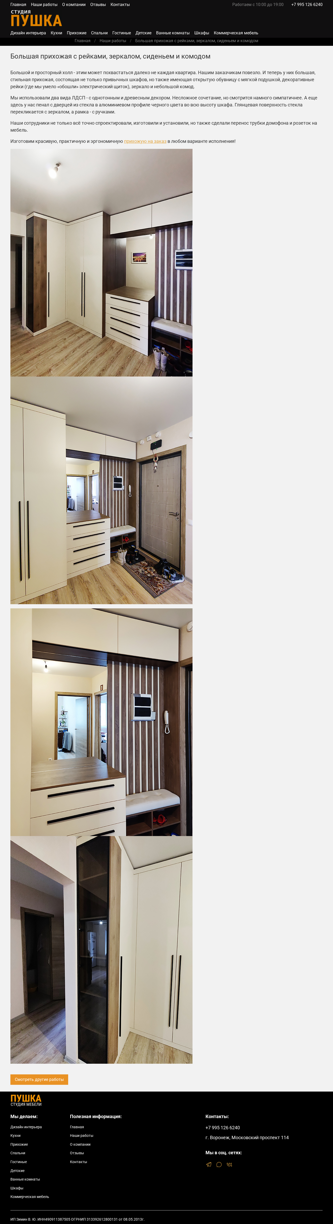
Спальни (99, 32)
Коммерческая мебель (236, 32)
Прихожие (76, 32)
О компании (74, 4)
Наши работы (44, 4)
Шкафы (201, 32)
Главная (18, 4)
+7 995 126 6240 (307, 4)
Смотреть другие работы (39, 1079)
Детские (143, 32)
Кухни (56, 32)
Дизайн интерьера (28, 32)
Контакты (120, 4)
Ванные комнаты (173, 32)
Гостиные (121, 32)
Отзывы (98, 4)
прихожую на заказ (145, 141)
